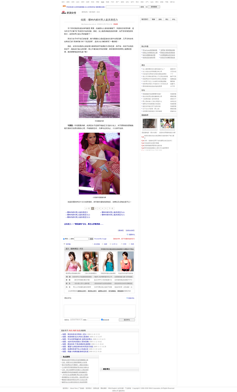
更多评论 (131, 298)
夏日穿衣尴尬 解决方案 (82, 280)
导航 (166, 2)
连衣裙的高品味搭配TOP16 (123, 280)
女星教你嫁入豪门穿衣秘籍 (123, 277)
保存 (105, 244)
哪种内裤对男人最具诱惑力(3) (78, 217)
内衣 (70, 331)
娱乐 (77, 2)
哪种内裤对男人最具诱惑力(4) (113, 212)
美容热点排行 (92, 291)
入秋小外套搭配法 (91, 273)
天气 (147, 2)
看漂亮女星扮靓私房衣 (73, 273)
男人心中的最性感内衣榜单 (82, 287)
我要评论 (132, 234)
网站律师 (104, 388)
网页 (66, 239)
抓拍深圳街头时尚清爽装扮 (123, 283)
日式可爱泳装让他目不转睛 (103, 287)
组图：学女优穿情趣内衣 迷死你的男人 (77, 339)
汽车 (112, 2)
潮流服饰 (120, 291)
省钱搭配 (119, 249)
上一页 (87, 208)
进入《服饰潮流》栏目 (74, 249)
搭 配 (68, 280)
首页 (63, 2)
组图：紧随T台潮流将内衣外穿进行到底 (77, 347)
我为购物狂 (112, 291)
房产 (117, 2)
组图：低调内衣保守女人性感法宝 (75, 349)
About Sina (74, 388)
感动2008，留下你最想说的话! (124, 239)
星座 (142, 2)
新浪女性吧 (130, 230)
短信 (151, 2)
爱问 (156, 2)
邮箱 (161, 2)
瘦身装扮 (113, 249)
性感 (78, 331)
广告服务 (81, 388)
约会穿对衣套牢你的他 (125, 273)
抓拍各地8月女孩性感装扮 (103, 283)
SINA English (112, 388)
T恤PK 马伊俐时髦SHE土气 (103, 277)
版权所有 (122, 391)
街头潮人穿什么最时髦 (82, 283)
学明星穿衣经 (105, 249)
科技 (92, 2)
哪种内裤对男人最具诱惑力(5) (113, 215)
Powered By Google (100, 239)
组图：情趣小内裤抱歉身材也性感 (75, 351)
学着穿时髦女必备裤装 (108, 273)
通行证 (172, 2)
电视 (107, 2)
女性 (127, 2)
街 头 (68, 283)
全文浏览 (97, 244)
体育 (72, 2)
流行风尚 (92, 12)
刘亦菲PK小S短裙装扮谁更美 (82, 277)
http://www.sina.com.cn (88, 24)
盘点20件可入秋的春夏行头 (103, 280)
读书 (132, 2)
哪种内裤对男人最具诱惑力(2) (78, 215)
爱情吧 (121, 230)
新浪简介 (66, 388)
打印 (124, 244)
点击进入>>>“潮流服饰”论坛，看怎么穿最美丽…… (83, 224)
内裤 (74, 331)
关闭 (132, 244)
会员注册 (121, 388)
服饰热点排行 (81, 291)
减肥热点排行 (102, 291)
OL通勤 (124, 249)
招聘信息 (96, 388)
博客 (97, 2)
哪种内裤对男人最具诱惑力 (77, 212)
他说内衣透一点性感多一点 (123, 287)
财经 (82, 2)
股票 (87, 2)
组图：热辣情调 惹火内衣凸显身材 (75, 337)
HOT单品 (131, 249)
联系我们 (89, 388)
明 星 (68, 277)
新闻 (68, 2)
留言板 (68, 244)
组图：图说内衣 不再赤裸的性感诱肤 (76, 344)
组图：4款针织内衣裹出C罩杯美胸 (75, 342)
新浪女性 (85, 12)
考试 (137, 2)
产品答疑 (128, 388)
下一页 (111, 208)
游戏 (122, 2)
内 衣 (68, 287)
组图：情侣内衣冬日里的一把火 (74, 334)
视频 (102, 2)
